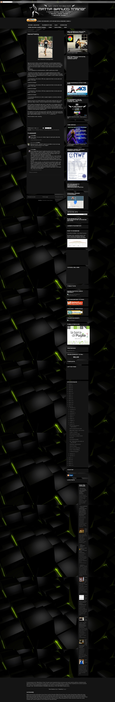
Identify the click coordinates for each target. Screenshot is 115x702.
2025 (70, 385)
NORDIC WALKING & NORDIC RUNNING (37, 27)
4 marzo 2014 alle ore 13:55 (36, 139)
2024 (70, 387)
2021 (70, 393)
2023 (70, 389)
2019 (70, 396)
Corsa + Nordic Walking (74, 449)
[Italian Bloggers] (71, 320)
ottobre (71, 411)
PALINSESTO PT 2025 (47, 25)
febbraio (72, 453)
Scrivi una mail (70, 189)
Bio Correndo (33, 142)
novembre (72, 409)
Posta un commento (33, 172)
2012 (70, 459)
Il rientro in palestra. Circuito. (83, 565)
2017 (70, 400)
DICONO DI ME (63, 25)
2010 (70, 463)
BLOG (56, 25)
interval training (50, 129)
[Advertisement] (45, 184)
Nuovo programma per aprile (76, 428)
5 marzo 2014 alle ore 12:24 (36, 169)
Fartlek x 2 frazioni (73, 432)
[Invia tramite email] (45, 128)
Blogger (64, 689)
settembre (72, 413)
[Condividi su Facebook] (49, 128)
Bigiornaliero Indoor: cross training (77, 430)
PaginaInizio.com (70, 350)
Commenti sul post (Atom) (47, 200)
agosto (71, 414)
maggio (71, 420)
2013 (70, 457)
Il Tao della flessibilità (74, 439)
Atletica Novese (86, 661)
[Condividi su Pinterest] (50, 128)
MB (31, 135)
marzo (71, 424)
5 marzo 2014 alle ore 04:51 (36, 147)
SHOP (65, 27)
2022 (70, 391)
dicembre (72, 407)
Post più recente (31, 196)
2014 (70, 406)
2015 (70, 404)
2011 (70, 461)
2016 (70, 402)
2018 (70, 398)
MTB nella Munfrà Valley (75, 434)
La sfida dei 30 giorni (74, 451)
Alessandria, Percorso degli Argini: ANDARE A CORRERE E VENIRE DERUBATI (83, 491)
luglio (71, 416)
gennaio (72, 455)
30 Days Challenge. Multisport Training (39, 129)
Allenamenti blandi (86, 530)
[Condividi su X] (48, 128)
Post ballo (72, 437)
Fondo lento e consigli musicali (76, 435)
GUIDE (50, 27)
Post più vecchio (59, 196)
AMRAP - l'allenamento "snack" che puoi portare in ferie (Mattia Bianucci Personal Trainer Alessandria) (83, 622)
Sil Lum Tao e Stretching (75, 447)
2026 (70, 384)
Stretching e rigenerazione (75, 444)
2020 (70, 395)
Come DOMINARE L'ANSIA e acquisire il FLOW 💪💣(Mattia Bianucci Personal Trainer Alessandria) (83, 548)
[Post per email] (43, 128)
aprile (71, 422)
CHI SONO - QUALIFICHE (33, 25)
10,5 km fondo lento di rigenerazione (74, 426)
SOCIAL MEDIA (58, 27)
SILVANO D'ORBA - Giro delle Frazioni (76, 233)
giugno (71, 418)
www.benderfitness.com (45, 114)
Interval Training (73, 446)
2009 (70, 465)
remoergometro (56, 129)
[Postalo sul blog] (47, 128)
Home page (45, 196)
